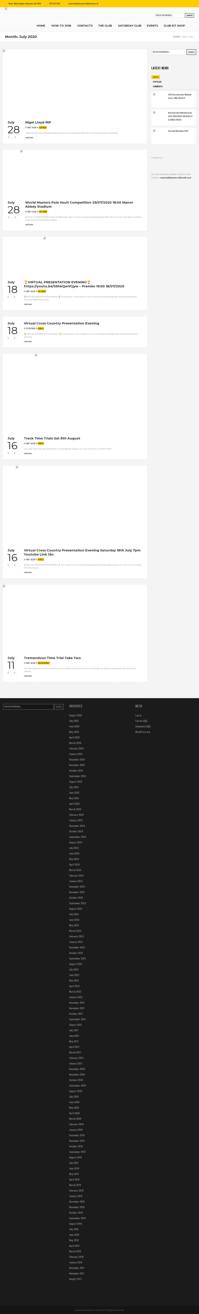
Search (189, 15)
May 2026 (74, 732)
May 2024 (74, 859)
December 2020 (77, 1069)
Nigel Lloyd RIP (38, 122)
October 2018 (76, 1212)
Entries (141, 721)
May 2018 (74, 1240)
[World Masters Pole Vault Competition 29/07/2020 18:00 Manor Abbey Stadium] (75, 172)
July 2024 (74, 848)
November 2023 (77, 892)
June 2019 (74, 1168)
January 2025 (76, 820)
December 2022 (77, 947)
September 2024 (77, 837)
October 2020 (76, 1080)
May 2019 (74, 1174)
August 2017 (75, 1279)
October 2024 (76, 831)
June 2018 (74, 1234)
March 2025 (75, 809)
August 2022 (75, 964)
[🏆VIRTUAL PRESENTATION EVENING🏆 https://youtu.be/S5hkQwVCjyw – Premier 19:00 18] (75, 255)
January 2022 (76, 997)
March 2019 (75, 1185)
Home (176, 36)
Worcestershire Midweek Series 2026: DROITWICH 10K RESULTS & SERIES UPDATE (180, 116)
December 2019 (77, 1135)
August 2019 (75, 1157)
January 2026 (76, 754)
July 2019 (73, 1163)
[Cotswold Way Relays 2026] (159, 135)
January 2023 (76, 942)
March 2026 (75, 743)
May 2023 (74, 925)
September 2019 (77, 1152)
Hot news (43, 211)
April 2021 (74, 1047)
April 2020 (74, 1113)
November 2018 (76, 1207)
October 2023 (76, 897)
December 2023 (77, 886)
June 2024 (74, 853)
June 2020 (74, 1102)
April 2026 (74, 737)
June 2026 (74, 726)
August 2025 (75, 781)
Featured (42, 127)
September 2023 (77, 903)
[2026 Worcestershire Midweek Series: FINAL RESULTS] (159, 99)
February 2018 (76, 1257)
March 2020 (75, 1118)
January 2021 (75, 1063)
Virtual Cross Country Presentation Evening (61, 323)
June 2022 (74, 975)
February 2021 (76, 1058)
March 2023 (75, 931)
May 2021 (74, 1041)
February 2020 (76, 1124)
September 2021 (77, 1019)
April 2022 (74, 986)
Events (41, 328)
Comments (142, 726)
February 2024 (76, 875)
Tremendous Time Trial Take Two (52, 658)
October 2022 (76, 953)
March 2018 (75, 1251)
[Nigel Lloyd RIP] (75, 82)
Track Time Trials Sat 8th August (52, 438)
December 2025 (77, 759)
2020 (184, 36)
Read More (29, 137)
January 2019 (75, 1196)
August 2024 (75, 842)
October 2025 (76, 770)
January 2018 (75, 1262)
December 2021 (77, 1002)
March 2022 (75, 991)
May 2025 (74, 798)
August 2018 (75, 1223)
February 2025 (76, 815)
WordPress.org (142, 732)
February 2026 (76, 748)
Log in (138, 715)
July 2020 (74, 1096)
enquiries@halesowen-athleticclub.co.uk (83, 3)
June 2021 (74, 1036)
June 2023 (74, 920)
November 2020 (77, 1074)
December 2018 (77, 1201)
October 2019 (76, 1146)
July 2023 (74, 914)
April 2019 (74, 1179)
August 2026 (75, 715)
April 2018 (74, 1246)
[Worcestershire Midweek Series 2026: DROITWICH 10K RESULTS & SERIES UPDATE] (159, 117)
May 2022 (74, 980)
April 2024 (74, 864)
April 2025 (74, 803)
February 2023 (76, 936)
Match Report (43, 663)
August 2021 (75, 1025)
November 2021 (76, 1008)
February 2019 (76, 1190)
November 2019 (76, 1141)
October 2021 (76, 1013)
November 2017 (76, 1273)
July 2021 (73, 1030)
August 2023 (75, 908)
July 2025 (74, 787)
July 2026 (74, 721)
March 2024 (75, 870)
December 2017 (76, 1268)
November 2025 (77, 765)
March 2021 (75, 1052)
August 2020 (75, 1091)
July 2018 (73, 1229)
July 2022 (74, 969)
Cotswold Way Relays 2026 (178, 130)
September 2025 (77, 776)
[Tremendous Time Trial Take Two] (75, 617)
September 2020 (77, 1085)
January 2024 (76, 881)
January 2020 (76, 1130)
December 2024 (77, 826)
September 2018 (77, 1218)
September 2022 (77, 958)
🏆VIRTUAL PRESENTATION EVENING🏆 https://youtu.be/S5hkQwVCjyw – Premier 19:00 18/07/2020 (74, 284)
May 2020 (74, 1107)
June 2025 (74, 792)
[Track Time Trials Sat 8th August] (75, 392)
